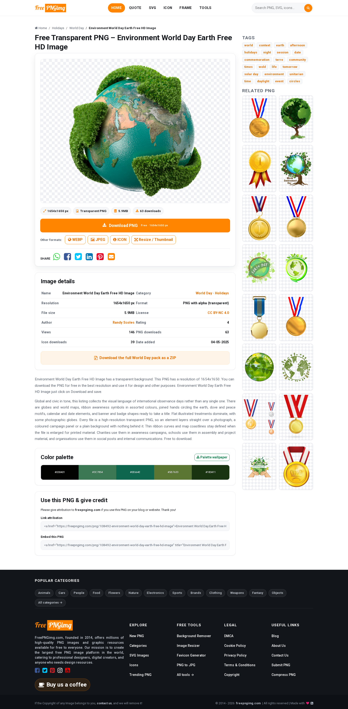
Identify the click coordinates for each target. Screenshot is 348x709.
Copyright (231, 674)
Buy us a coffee (66, 684)
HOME (116, 8)
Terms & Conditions (239, 665)
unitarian (296, 74)
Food (96, 593)
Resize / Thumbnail (155, 239)
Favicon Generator (191, 655)
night (267, 52)
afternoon (297, 45)
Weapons (237, 593)
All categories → (50, 602)
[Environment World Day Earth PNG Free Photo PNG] (296, 367)
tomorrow (290, 67)
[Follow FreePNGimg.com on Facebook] (37, 670)
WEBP (77, 239)
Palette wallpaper (214, 457)
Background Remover (194, 636)
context (264, 45)
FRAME (185, 8)
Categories (138, 645)
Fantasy (257, 593)
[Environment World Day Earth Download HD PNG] (296, 267)
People (79, 593)
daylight (263, 81)
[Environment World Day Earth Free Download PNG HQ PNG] (259, 466)
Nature (133, 593)
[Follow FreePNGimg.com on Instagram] (60, 670)
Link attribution (51, 518)
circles (294, 81)
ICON (168, 8)
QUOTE (135, 8)
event (279, 81)
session (282, 52)
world (248, 45)
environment (274, 74)
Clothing (215, 593)
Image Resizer (188, 645)
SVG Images (139, 655)
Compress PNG (284, 674)
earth (280, 45)
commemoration (256, 59)
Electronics (155, 593)
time (247, 81)
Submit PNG (281, 665)
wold (262, 67)
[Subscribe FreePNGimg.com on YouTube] (67, 670)
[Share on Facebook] (67, 258)
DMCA (228, 636)
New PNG (136, 636)
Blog (275, 636)
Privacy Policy (235, 655)
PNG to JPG (186, 665)
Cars (61, 593)
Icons (133, 665)
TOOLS (205, 8)
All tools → (185, 674)
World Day (204, 293)
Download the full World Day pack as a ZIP (137, 357)
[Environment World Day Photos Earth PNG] (296, 118)
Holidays (222, 293)
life (274, 67)
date (297, 52)
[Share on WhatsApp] (56, 258)
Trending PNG (140, 674)
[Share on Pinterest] (100, 258)
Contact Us (280, 655)
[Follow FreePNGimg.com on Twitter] (44, 670)
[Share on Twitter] (78, 258)
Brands (196, 593)
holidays (250, 52)
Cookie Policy (235, 645)
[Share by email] (111, 258)
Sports (177, 593)
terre (279, 59)
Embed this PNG (52, 537)
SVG (152, 8)
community (297, 59)
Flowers (114, 593)
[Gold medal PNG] (259, 118)
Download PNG (138, 225)
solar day (251, 74)
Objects (277, 593)
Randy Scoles (123, 322)
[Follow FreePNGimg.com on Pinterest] (52, 670)
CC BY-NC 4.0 (218, 313)
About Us (279, 645)
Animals (44, 593)
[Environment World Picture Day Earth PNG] (259, 267)
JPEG (100, 239)
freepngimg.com (248, 703)
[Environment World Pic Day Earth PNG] (296, 168)
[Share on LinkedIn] (89, 258)
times (248, 67)
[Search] (308, 8)
